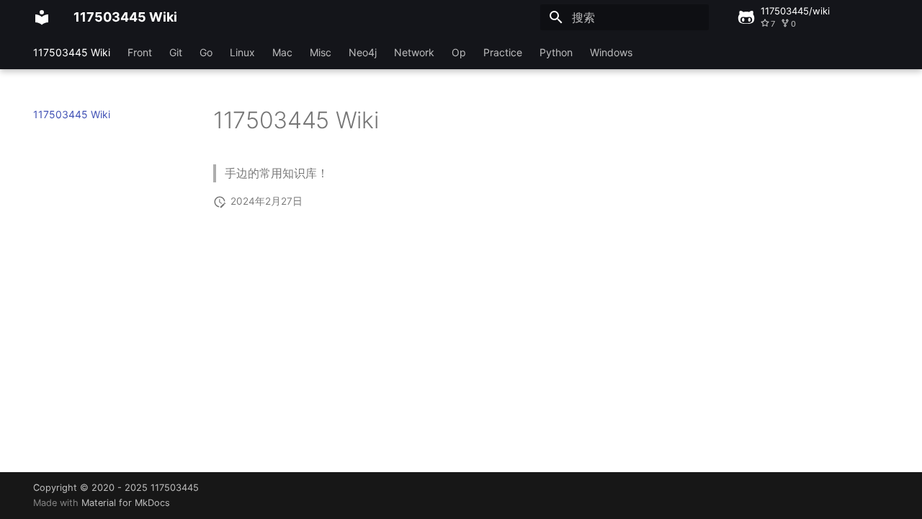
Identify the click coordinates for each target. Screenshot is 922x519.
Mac (282, 52)
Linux (242, 52)
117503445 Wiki (71, 52)
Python (556, 52)
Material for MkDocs (125, 502)
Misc (320, 52)
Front (139, 52)
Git (175, 52)
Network (414, 52)
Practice (502, 52)
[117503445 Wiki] (41, 17)
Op (459, 52)
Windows (611, 52)
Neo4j (363, 52)
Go (206, 52)
